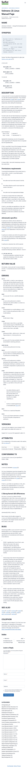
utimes (18, 99)
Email (5, 680)
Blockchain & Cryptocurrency (8, 708)
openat (3, 229)
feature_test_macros (7, 59)
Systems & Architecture (7, 753)
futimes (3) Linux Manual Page (21, 640)
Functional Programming (8, 718)
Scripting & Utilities (6, 747)
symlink (13, 614)
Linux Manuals (5, 8)
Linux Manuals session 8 (8, 737)
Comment (6, 653)
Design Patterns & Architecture (9, 714)
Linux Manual (5, 17)
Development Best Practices (8, 716)
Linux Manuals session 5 (8, 734)
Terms (15, 766)
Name (5, 674)
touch (8, 610)
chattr (17, 405)
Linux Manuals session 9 (8, 739)
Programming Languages (8, 745)
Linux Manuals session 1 (8, 726)
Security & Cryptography (7, 749)
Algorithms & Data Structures (9, 706)
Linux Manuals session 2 (8, 728)
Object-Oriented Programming (9, 743)
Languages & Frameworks (8, 720)
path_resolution (6, 614)
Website (6, 686)
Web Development (6, 757)
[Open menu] (25, 3)
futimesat (14, 467)
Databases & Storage (7, 712)
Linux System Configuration (8, 741)
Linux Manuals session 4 (8, 732)
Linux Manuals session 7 (8, 736)
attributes (6, 443)
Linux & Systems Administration (9, 722)
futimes (13, 612)
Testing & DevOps (6, 755)
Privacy (19, 766)
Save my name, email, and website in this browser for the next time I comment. (13, 690)
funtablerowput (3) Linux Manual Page (8, 640)
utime (11, 99)
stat (3, 612)
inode (17, 612)
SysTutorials (10, 766)
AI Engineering (5, 705)
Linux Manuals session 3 (14, 8)
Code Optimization (6, 710)
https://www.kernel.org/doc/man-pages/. (11, 629)
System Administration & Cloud (9, 751)
